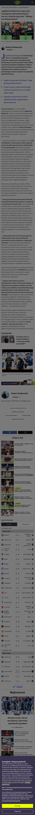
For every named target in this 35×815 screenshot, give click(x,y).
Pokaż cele (17, 811)
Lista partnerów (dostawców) (11, 801)
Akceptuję (17, 806)
